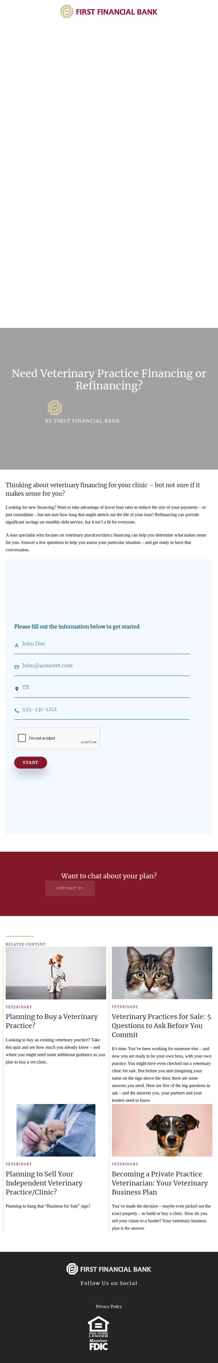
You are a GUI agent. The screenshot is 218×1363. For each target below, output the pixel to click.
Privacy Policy (109, 1306)
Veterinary (30, 139)
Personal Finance (45, 176)
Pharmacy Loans (39, 218)
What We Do (35, 193)
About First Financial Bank (53, 208)
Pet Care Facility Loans (47, 239)
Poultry (26, 98)
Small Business (40, 114)
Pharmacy (29, 129)
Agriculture (33, 73)
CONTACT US (70, 888)
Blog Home (32, 55)
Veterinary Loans (39, 229)
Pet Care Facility (38, 150)
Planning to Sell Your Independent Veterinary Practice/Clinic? (44, 1183)
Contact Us (32, 286)
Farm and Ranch (38, 88)
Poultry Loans (35, 260)
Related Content (26, 944)
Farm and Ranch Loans (47, 250)
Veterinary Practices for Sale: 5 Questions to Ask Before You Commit (161, 1025)
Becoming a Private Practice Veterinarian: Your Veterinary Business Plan (160, 1183)
